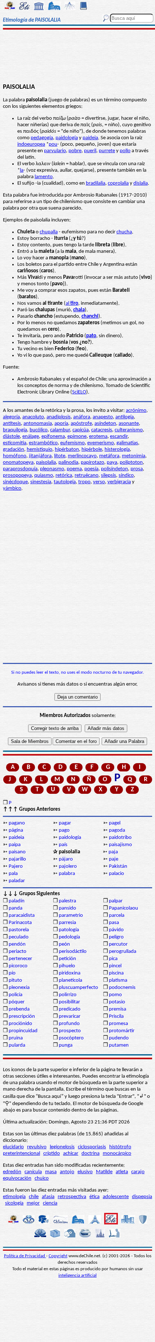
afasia (48, 1197)
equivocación (17, 1178)
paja (113, 852)
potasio (117, 1002)
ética (94, 1197)
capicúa (80, 430)
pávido (116, 930)
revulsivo (36, 1147)
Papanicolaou (123, 908)
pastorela (19, 930)
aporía (61, 423)
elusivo (85, 1172)
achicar (70, 1153)
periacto (17, 951)
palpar (116, 901)
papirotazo (92, 462)
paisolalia (46, 462)
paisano (17, 852)
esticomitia (14, 443)
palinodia (68, 462)
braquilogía (15, 430)
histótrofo (120, 1147)
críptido (51, 1153)
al (72, 303)
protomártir (121, 1031)
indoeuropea (31, 144)
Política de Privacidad (25, 1256)
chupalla (49, 232)
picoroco (18, 966)
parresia (67, 922)
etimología (14, 1197)
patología (69, 930)
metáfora (109, 456)
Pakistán (118, 866)
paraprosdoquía (20, 469)
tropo (84, 482)
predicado (69, 1009)
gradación (13, 449)
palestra (67, 901)
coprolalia (118, 183)
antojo (67, 1172)
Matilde (104, 1172)
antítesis (12, 423)
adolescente (116, 1197)
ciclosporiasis (92, 1147)
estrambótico (43, 443)
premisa (117, 1009)
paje (113, 859)
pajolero (68, 866)
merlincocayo (82, 456)
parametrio (71, 915)
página (16, 830)
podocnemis (122, 987)
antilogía (124, 417)
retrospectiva (72, 1197)
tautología (65, 482)
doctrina (90, 1153)
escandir (119, 436)
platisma (118, 980)
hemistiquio (39, 449)
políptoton (131, 462)
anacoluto (33, 417)
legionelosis (62, 1147)
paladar (17, 881)
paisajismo (120, 845)
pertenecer (20, 959)
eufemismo (72, 443)
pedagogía (42, 138)
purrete (107, 151)
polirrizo (67, 995)
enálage (30, 436)
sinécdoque (15, 482)
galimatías (127, 443)
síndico (126, 475)
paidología (67, 138)
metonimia (133, 456)
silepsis (108, 475)
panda (15, 908)
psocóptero (71, 1038)
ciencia (50, 1203)
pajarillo (17, 859)
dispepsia (142, 1197)
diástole (11, 436)
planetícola (70, 980)
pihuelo (67, 966)
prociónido (20, 1023)
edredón (12, 1172)
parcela (116, 915)
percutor (118, 944)
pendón (17, 944)
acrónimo (136, 410)
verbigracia (119, 482)
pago (64, 830)
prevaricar (69, 1016)
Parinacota (20, 922)
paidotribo (120, 837)
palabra (67, 873)
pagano (17, 823)
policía (15, 995)
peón (64, 944)
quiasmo (43, 475)
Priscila (116, 1016)
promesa (118, 1023)
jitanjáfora (40, 456)
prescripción (22, 1016)
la (21, 170)
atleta (122, 1172)
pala (13, 873)
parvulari (53, 151)
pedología (69, 937)
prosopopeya (17, 475)
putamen (119, 1045)
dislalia (140, 183)
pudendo (119, 1038)
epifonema (53, 436)
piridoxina (69, 973)
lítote (59, 456)
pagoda (117, 830)
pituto (15, 980)
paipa (15, 845)
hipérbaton (67, 449)
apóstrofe (81, 423)
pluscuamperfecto (78, 987)
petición (67, 959)
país (63, 845)
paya (112, 462)
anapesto (103, 417)
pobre (74, 151)
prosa (136, 469)
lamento (44, 177)
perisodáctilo (73, 951)
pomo (115, 995)
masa (51, 1172)
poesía (91, 469)
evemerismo (100, 443)
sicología (14, 1203)
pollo (125, 151)
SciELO (79, 392)
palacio (116, 873)
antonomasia (37, 423)
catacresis (101, 430)
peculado (18, 937)
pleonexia (19, 987)
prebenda (19, 1009)
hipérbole (91, 449)
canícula (33, 1172)
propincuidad (23, 1031)
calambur (60, 430)
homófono (14, 456)
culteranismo (129, 430)
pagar (65, 823)
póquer (17, 1002)
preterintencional (21, 1153)
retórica (64, 475)
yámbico (12, 488)
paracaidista (22, 915)
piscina (116, 973)
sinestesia (40, 482)
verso (99, 482)
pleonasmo (52, 469)
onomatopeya (18, 462)
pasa (114, 922)
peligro (116, 937)
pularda (17, 1045)
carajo (138, 1172)
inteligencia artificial (77, 1275)
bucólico (39, 430)
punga (65, 1045)
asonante (129, 423)
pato (91, 336)
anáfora (81, 417)
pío (12, 973)
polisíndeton (114, 469)
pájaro (66, 859)
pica (113, 959)
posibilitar (69, 1002)
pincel (115, 966)
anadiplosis (58, 417)
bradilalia (95, 183)
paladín (17, 901)
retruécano (86, 475)
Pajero (16, 866)
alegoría (11, 417)
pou (53, 144)
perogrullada (122, 951)
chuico (42, 1178)
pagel (114, 823)
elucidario (13, 1147)
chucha (124, 232)
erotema (98, 436)
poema (74, 469)
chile (34, 1197)
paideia (90, 138)
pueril (90, 151)
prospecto (70, 1031)
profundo (69, 1023)
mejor (33, 1203)
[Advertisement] (77, 57)
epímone (77, 436)
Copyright (58, 1256)
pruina (16, 1038)
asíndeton (105, 423)
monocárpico (117, 1153)
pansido (67, 908)
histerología (117, 449)
